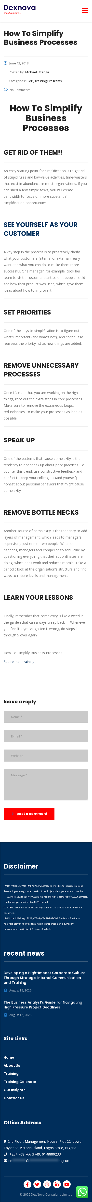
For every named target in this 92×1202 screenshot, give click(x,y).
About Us (12, 1065)
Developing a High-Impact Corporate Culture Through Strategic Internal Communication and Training (44, 977)
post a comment (32, 813)
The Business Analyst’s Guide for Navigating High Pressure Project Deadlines (43, 1005)
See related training (19, 661)
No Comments (20, 90)
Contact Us (14, 1098)
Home (9, 1057)
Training (11, 1073)
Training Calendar (20, 1081)
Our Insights (15, 1089)
